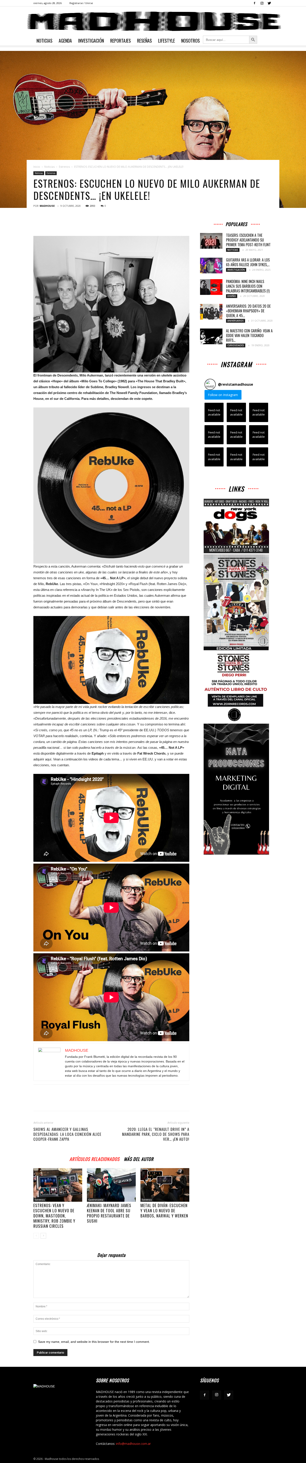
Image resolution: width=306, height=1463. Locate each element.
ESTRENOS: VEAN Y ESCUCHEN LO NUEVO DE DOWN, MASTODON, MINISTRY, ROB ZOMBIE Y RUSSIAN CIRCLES (54, 1215)
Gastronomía (95, 1199)
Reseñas (144, 40)
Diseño (231, 296)
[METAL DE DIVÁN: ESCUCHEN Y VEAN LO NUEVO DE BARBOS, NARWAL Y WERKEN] (164, 1185)
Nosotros (190, 40)
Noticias (44, 40)
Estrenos (64, 167)
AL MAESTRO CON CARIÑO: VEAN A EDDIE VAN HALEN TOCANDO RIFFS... (249, 335)
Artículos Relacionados (94, 1158)
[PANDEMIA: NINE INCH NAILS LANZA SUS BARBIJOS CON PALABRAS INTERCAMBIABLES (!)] (211, 287)
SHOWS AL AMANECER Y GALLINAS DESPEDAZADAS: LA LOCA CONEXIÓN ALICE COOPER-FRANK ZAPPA (67, 1134)
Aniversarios (235, 320)
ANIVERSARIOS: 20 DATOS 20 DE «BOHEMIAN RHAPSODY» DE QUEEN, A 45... (248, 310)
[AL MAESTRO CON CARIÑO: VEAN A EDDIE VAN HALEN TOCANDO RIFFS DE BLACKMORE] (211, 336)
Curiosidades (235, 345)
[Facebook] (254, 3)
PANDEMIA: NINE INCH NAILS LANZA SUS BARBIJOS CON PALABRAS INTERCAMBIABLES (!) (247, 286)
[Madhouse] (153, 21)
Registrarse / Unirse (81, 3)
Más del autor (138, 1158)
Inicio (36, 167)
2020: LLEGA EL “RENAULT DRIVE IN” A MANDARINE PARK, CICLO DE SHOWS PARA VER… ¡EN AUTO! (155, 1134)
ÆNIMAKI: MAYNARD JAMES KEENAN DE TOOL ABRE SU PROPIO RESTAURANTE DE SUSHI (109, 1213)
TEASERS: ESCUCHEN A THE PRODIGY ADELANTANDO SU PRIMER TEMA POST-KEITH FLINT (248, 240)
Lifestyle (166, 40)
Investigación (91, 40)
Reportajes (120, 40)
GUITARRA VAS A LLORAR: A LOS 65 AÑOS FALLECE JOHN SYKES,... (248, 262)
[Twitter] (269, 3)
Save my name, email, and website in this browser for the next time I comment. (94, 1341)
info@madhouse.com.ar (133, 1443)
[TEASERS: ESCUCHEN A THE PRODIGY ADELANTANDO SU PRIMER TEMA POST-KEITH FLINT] (211, 241)
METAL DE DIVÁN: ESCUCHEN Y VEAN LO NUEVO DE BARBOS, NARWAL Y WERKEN (164, 1210)
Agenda (65, 40)
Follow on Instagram (223, 395)
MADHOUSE (47, 205)
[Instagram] (262, 3)
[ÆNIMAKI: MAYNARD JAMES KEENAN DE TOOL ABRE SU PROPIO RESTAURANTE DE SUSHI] (111, 1185)
